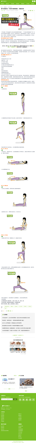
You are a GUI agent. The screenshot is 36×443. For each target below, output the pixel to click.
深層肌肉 (25, 306)
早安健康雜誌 (20, 430)
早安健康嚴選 (20, 429)
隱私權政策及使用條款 (5, 430)
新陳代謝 (29, 306)
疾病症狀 (2, 3)
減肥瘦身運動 (7, 306)
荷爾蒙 (12, 306)
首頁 (1, 7)
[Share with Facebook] (32, 10)
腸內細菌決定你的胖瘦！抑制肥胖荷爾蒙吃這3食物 (12, 325)
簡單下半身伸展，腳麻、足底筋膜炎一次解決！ (10, 303)
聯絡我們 (2, 427)
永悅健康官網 (20, 426)
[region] (18, 46)
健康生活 (7, 3)
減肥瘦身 (17, 3)
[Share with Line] (30, 10)
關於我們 (2, 426)
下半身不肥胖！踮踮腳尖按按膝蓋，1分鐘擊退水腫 (10, 302)
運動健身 (22, 3)
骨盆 (5, 308)
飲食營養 (12, 3)
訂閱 (15, 399)
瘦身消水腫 (10, 7)
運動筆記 (19, 435)
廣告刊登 (2, 429)
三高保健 (27, 3)
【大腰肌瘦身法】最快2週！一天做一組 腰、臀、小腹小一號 (12, 300)
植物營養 (19, 419)
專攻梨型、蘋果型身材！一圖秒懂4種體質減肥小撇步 (13, 320)
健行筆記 (19, 436)
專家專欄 (19, 418)
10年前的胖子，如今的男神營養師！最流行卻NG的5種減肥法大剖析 (16, 317)
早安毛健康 (20, 432)
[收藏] (25, 10)
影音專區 (32, 3)
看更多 (15, 375)
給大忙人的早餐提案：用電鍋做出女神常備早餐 (11, 323)
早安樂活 (2, 421)
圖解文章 (2, 419)
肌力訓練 (20, 306)
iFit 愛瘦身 (20, 438)
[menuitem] (2, 4)
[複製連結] (34, 10)
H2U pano (20, 433)
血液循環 (16, 306)
